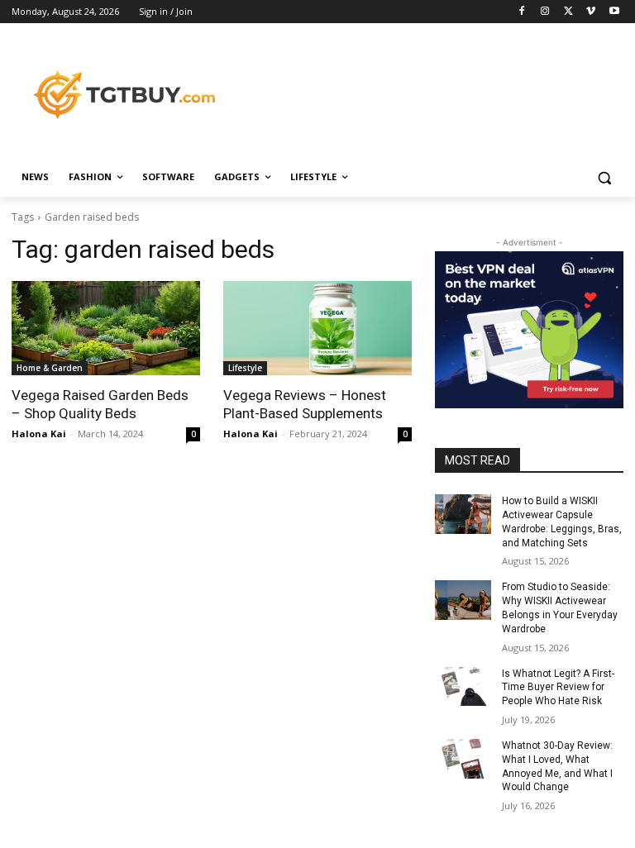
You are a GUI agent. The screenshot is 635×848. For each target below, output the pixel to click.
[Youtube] (613, 11)
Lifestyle (245, 368)
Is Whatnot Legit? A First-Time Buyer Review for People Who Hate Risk (558, 687)
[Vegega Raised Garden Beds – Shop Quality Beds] (106, 328)
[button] (604, 177)
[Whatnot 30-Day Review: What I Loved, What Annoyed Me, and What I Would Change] (463, 759)
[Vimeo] (590, 11)
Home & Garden (50, 368)
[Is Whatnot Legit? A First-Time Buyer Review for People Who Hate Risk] (463, 687)
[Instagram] (545, 11)
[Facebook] (522, 11)
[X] (568, 11)
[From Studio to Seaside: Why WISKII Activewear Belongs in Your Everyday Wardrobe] (463, 600)
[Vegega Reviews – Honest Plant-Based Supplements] (317, 328)
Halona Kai (39, 433)
